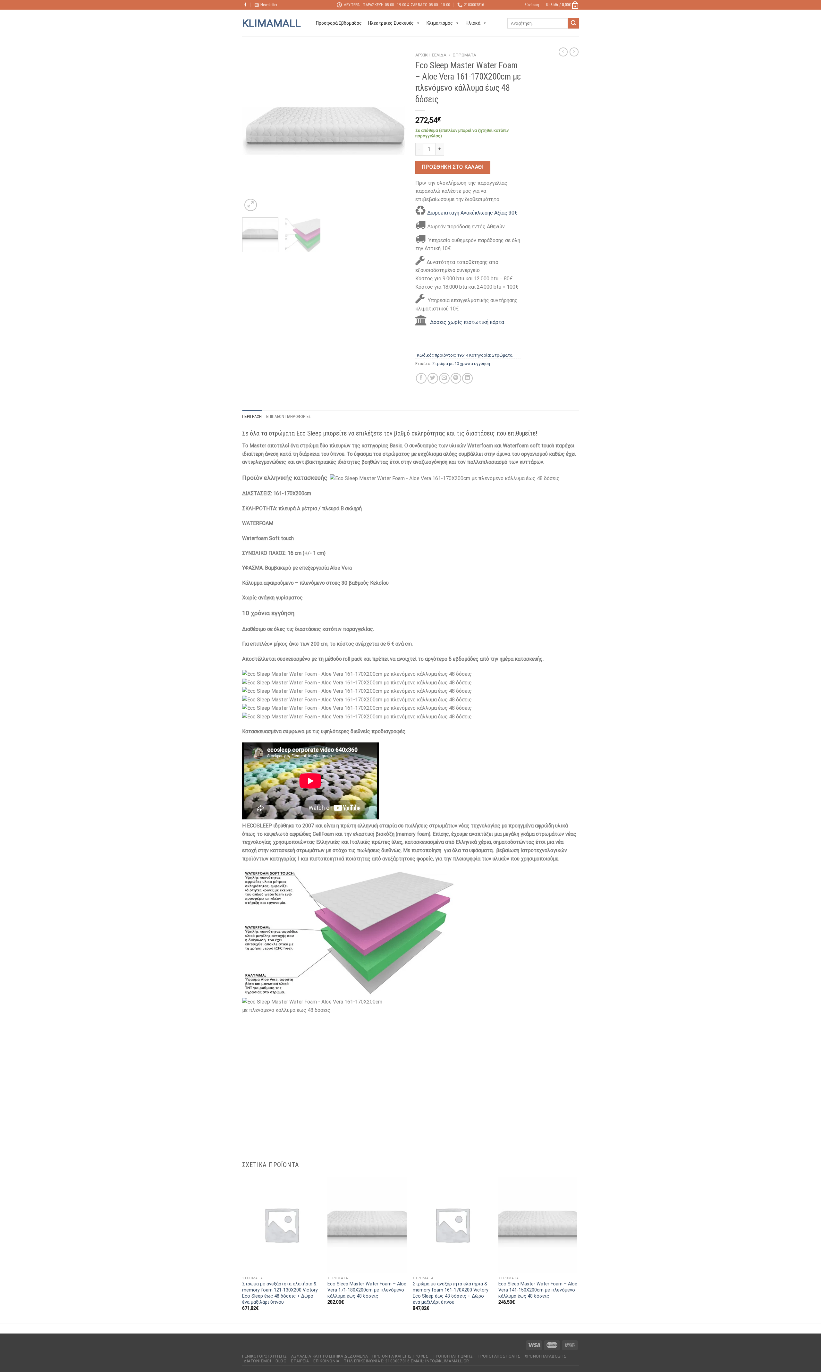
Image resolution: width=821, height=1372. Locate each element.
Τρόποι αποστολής (499, 1356)
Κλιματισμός (440, 23)
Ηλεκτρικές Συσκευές (391, 23)
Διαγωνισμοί (257, 1361)
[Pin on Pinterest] (456, 378)
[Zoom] (250, 205)
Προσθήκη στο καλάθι (453, 167)
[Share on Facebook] (421, 378)
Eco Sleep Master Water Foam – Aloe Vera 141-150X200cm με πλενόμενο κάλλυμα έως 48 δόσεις (537, 1290)
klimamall (271, 23)
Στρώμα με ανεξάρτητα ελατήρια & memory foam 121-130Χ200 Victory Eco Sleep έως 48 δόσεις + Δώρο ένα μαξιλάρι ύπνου (280, 1293)
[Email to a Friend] (444, 378)
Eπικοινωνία (326, 1361)
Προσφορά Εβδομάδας (339, 23)
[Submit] (573, 23)
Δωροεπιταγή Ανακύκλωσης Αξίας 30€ (472, 213)
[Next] (394, 130)
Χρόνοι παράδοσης (546, 1356)
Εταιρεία (300, 1361)
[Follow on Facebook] (245, 5)
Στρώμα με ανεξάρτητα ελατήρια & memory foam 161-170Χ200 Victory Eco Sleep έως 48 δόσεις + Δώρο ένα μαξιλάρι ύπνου (450, 1293)
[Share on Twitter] (432, 378)
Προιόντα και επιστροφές (400, 1356)
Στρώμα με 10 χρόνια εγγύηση (461, 363)
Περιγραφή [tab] (252, 416)
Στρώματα (464, 54)
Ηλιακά (473, 23)
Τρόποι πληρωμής (453, 1356)
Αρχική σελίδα (430, 54)
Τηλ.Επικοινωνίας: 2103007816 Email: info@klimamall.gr (406, 1361)
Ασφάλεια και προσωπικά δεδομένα (329, 1356)
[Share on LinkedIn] (467, 378)
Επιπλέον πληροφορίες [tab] (288, 416)
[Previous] (253, 130)
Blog (280, 1361)
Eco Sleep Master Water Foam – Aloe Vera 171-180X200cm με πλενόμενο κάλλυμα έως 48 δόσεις (366, 1290)
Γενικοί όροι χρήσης (264, 1356)
